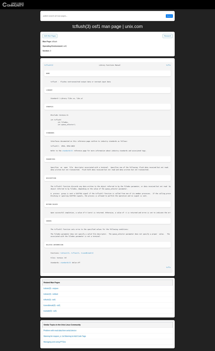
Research (167, 36)
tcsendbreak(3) (87, 253)
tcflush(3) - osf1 (50, 300)
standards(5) (67, 151)
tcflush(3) (48, 65)
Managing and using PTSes (55, 342)
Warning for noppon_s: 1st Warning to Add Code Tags (65, 336)
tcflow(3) (75, 253)
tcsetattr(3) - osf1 (50, 311)
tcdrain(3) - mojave (51, 288)
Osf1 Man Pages (50, 36)
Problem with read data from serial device (60, 330)
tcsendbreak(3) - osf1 (52, 305)
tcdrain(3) (64, 253)
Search (169, 16)
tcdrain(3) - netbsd (51, 294)
